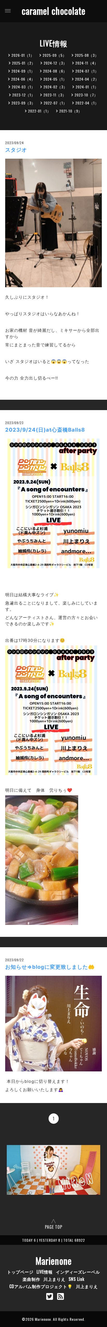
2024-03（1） (23, 86)
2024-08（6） (55, 71)
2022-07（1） (55, 103)
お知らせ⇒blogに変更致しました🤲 (50, 967)
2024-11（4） (86, 63)
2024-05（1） (55, 79)
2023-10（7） (86, 94)
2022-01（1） (39, 111)
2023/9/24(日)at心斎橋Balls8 (45, 430)
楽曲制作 (31, 1279)
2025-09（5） (54, 55)
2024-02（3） (55, 86)
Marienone (54, 1260)
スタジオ (16, 150)
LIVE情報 (45, 1272)
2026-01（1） (22, 55)
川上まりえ (54, 1279)
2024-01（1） (87, 86)
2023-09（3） (23, 103)
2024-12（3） (55, 63)
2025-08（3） (87, 55)
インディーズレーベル (78, 1272)
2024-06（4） (23, 79)
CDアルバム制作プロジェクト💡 (41, 1286)
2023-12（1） (23, 94)
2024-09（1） (23, 71)
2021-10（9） (70, 111)
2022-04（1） (87, 103)
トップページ (20, 1272)
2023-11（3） (54, 94)
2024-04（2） (87, 79)
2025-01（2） (23, 63)
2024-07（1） (87, 71)
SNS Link (76, 1279)
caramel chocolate (53, 10)
